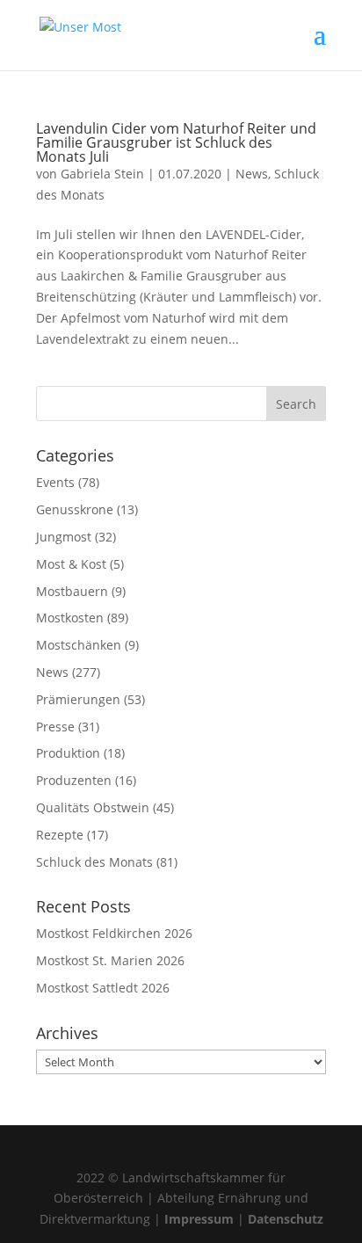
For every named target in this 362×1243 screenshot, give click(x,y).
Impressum (199, 1218)
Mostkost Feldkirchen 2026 (114, 933)
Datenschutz (285, 1218)
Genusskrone (74, 509)
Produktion (68, 753)
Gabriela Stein (102, 173)
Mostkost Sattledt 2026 (103, 987)
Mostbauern (72, 591)
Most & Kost (71, 564)
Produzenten (74, 780)
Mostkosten (70, 617)
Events (55, 482)
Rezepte (59, 834)
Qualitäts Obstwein (92, 807)
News (251, 173)
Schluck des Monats (94, 862)
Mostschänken (78, 644)
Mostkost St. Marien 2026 (110, 960)
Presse (55, 726)
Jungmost (63, 536)
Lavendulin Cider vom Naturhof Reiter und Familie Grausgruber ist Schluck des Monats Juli (176, 142)
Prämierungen (78, 699)
